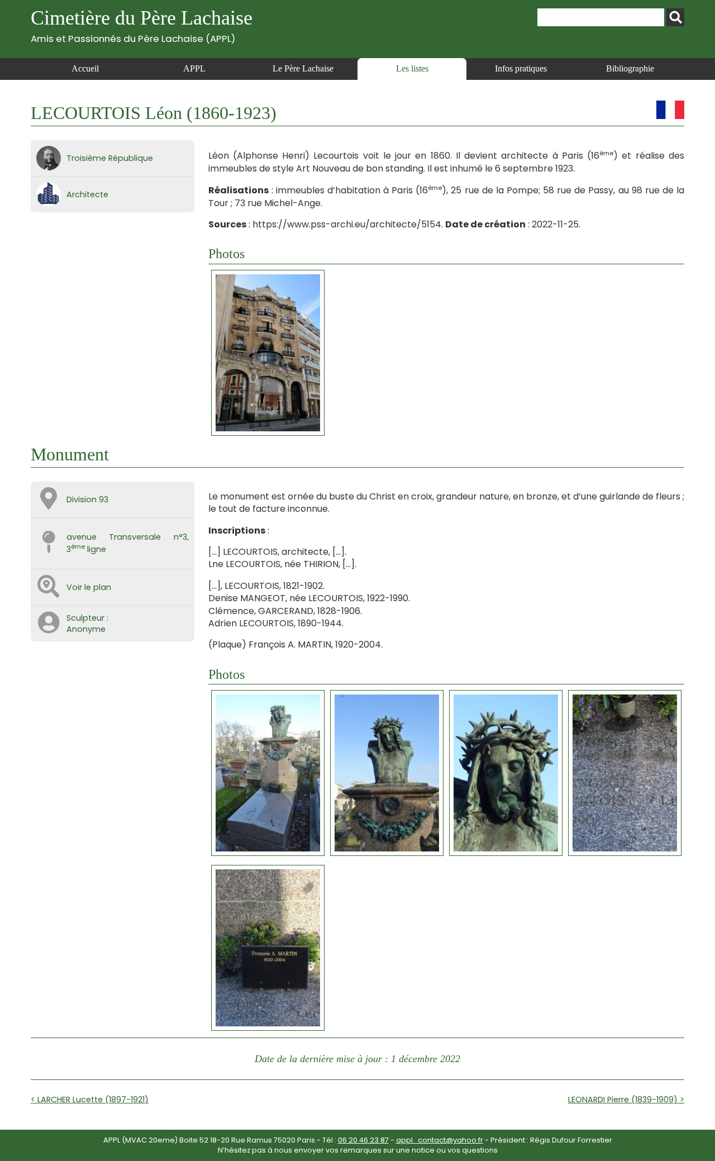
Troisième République (109, 158)
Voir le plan (88, 587)
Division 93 (87, 499)
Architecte (87, 194)
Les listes (412, 68)
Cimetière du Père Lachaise (141, 25)
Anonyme (86, 629)
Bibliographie (630, 68)
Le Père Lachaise (303, 68)
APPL (194, 68)
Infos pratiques (521, 68)
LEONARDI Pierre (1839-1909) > (626, 1099)
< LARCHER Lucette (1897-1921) (90, 1099)
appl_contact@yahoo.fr (439, 1140)
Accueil (85, 68)
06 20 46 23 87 (363, 1140)
